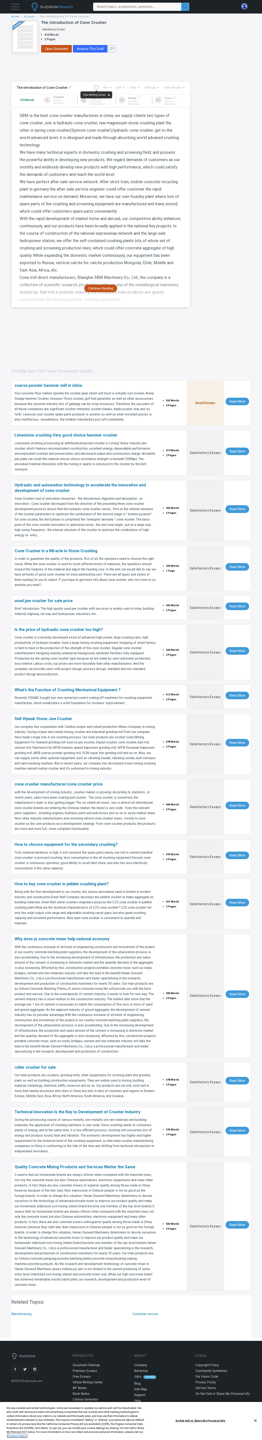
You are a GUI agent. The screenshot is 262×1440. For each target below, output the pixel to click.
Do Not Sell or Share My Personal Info (200, 1420)
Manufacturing (21, 1314)
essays (29, 16)
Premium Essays (85, 1371)
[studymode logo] (59, 7)
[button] (15, 8)
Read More (237, 401)
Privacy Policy (205, 1382)
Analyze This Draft (90, 49)
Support (139, 1395)
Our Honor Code (206, 1376)
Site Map (140, 1389)
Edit (118, 87)
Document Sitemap (86, 1365)
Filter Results (172, 87)
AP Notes (80, 1388)
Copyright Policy (207, 1365)
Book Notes (81, 1394)
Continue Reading (100, 288)
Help (137, 1401)
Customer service (145, 1314)
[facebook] (16, 1372)
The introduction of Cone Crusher (74, 22)
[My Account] (246, 6)
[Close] (255, 1420)
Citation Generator (85, 1399)
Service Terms (205, 1388)
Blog (137, 1383)
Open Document (56, 49)
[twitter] (26, 1372)
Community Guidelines (211, 1371)
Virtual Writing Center (88, 1382)
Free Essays (82, 1376)
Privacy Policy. (17, 1435)
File (105, 87)
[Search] (185, 7)
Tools (133, 87)
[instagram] (35, 1372)
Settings (150, 87)
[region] (131, 1421)
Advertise (141, 1371)
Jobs (137, 1376)
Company (140, 1365)
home (15, 16)
